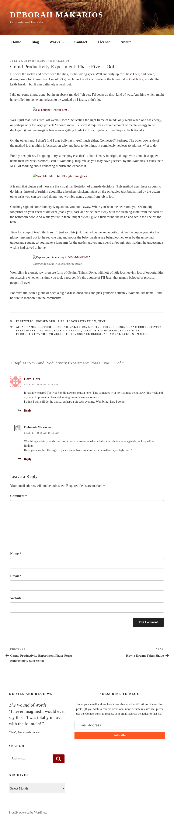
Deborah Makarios (56, 15)
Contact (80, 42)
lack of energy (67, 330)
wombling (140, 334)
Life (61, 321)
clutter (45, 327)
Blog (35, 42)
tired (70, 334)
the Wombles (52, 334)
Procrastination (81, 321)
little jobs (130, 330)
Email (15, 576)
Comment (18, 496)
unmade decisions (92, 334)
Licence (104, 42)
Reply (27, 410)
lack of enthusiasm (100, 330)
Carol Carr (32, 379)
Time (102, 321)
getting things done (106, 327)
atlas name (25, 327)
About (126, 42)
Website (15, 598)
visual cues (120, 334)
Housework (46, 321)
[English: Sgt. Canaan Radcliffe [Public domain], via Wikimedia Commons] (61, 257)
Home (16, 42)
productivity (27, 334)
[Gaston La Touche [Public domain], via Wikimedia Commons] (87, 109)
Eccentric (25, 321)
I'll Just (45, 330)
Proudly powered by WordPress (28, 812)
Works (54, 42)
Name (15, 553)
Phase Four (131, 74)
